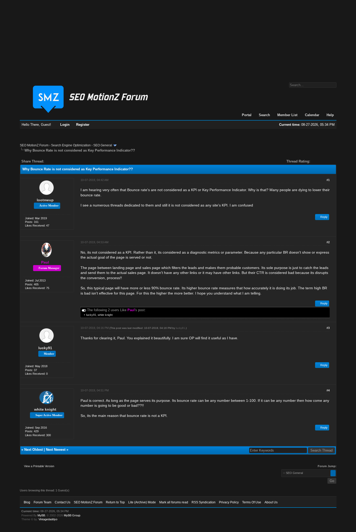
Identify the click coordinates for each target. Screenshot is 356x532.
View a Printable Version (39, 466)
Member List (287, 115)
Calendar (312, 115)
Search (264, 115)
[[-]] (84, 310)
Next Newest (55, 450)
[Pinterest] (69, 161)
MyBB (41, 515)
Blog (27, 502)
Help (330, 115)
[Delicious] (60, 161)
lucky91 (91, 314)
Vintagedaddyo (48, 519)
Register (82, 125)
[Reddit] (63, 161)
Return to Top (115, 502)
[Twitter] (52, 161)
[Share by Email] (72, 161)
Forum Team (42, 502)
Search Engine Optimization (71, 145)
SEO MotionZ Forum (34, 145)
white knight (105, 314)
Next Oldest (33, 450)
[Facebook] (49, 161)
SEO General (102, 145)
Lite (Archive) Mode (142, 502)
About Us (271, 502)
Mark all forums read (173, 502)
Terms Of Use (251, 502)
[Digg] (56, 161)
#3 (328, 327)
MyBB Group (72, 515)
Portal (246, 115)
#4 (328, 390)
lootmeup (45, 200)
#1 (328, 179)
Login (65, 125)
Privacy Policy (229, 502)
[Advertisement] (178, 38)
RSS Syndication (204, 502)
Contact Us (62, 502)
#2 (328, 242)
